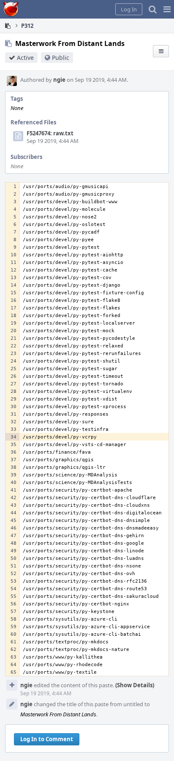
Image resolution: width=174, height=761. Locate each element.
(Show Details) (134, 685)
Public (60, 58)
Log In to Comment (46, 739)
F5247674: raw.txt (50, 133)
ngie (59, 79)
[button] (167, 9)
